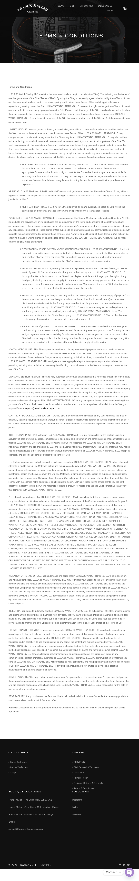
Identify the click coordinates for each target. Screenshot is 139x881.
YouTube (76, 814)
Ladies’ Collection (19, 767)
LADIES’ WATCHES (105, 6)
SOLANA (61, 6)
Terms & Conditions (84, 788)
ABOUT (109, 10)
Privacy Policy (81, 777)
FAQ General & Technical (86, 767)
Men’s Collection (18, 761)
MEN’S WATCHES (86, 6)
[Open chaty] (129, 872)
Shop (72, 6)
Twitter (75, 807)
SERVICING (79, 761)
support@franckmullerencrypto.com (42, 408)
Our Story (79, 772)
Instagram (77, 800)
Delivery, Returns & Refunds (88, 782)
